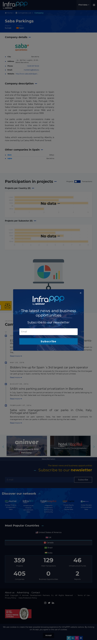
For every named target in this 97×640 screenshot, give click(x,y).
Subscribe (48, 341)
